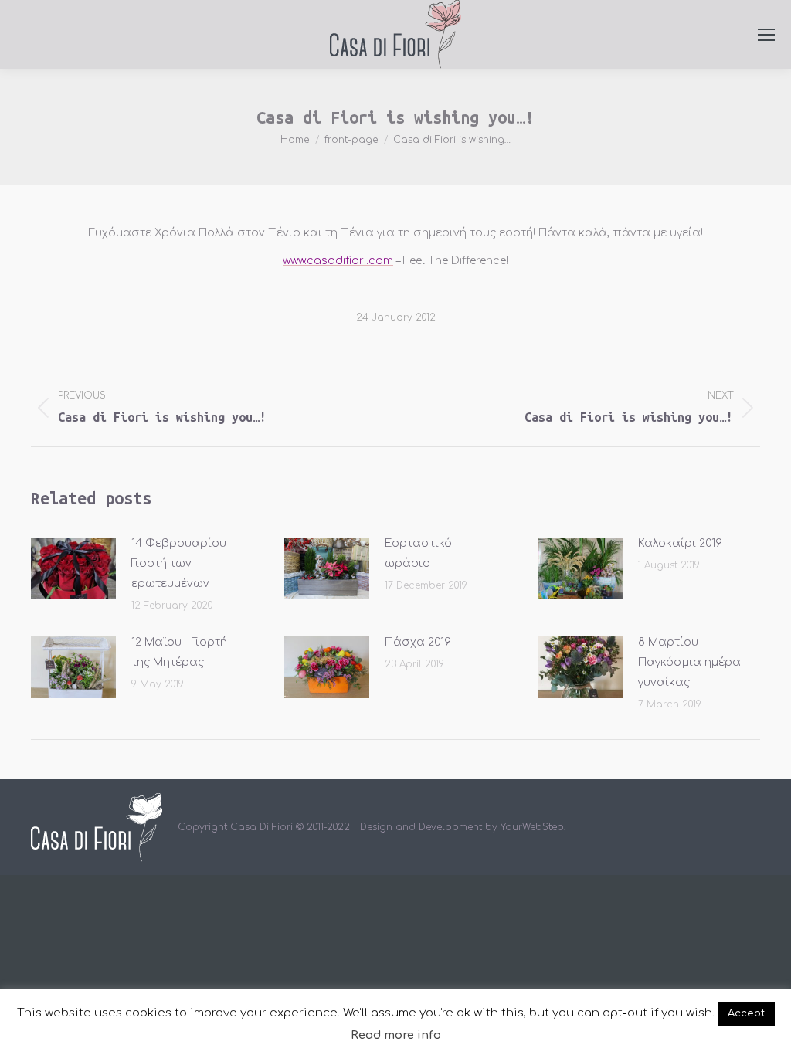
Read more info (396, 1035)
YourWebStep (532, 827)
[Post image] (73, 568)
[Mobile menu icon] (766, 34)
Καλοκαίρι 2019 (680, 543)
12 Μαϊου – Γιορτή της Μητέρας (179, 652)
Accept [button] (747, 1013)
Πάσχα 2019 (418, 642)
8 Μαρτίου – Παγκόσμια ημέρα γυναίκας (689, 662)
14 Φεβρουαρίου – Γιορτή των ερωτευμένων (182, 563)
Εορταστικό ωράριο (418, 553)
